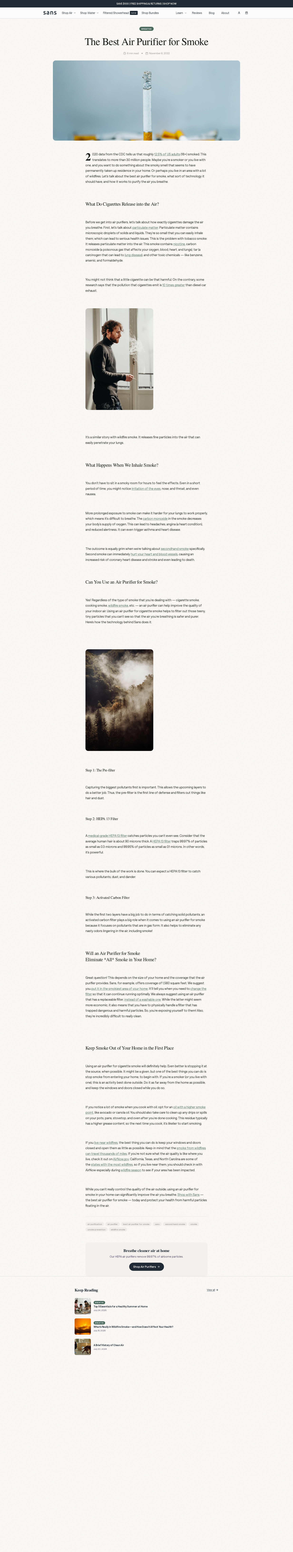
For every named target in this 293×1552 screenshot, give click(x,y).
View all (211, 1289)
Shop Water (87, 12)
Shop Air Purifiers (144, 1266)
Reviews (197, 12)
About (225, 12)
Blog (211, 12)
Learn (179, 12)
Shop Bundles (150, 12)
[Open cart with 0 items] (246, 13)
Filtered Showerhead (119, 12)
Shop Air (67, 12)
